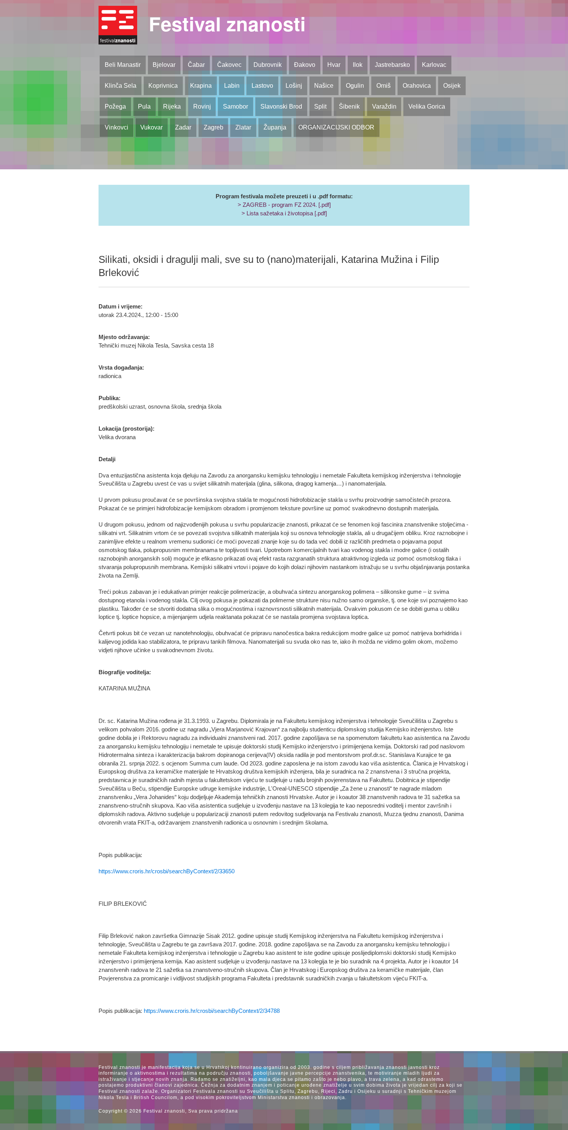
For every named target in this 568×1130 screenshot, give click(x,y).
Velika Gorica (426, 106)
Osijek (452, 85)
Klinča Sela (120, 85)
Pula (144, 106)
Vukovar (151, 127)
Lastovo (262, 85)
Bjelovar (164, 64)
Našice (323, 85)
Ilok (357, 64)
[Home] (118, 25)
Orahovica (417, 85)
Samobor (235, 106)
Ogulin (355, 85)
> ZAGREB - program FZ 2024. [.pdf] (284, 205)
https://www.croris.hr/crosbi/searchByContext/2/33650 (167, 871)
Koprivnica (163, 85)
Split (320, 106)
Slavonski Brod (281, 106)
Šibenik (349, 106)
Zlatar (243, 127)
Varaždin (384, 106)
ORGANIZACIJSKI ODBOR (336, 127)
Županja (275, 127)
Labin (232, 85)
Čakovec (229, 64)
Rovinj (202, 106)
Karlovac (434, 64)
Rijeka (172, 106)
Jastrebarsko (392, 64)
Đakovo (304, 64)
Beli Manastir (123, 64)
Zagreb (213, 127)
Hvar (333, 64)
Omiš (383, 85)
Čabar (196, 64)
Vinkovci (116, 127)
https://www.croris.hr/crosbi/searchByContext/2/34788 (212, 1011)
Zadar (183, 127)
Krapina (201, 85)
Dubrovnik (267, 64)
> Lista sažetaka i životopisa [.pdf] (284, 213)
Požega (115, 106)
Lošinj (294, 85)
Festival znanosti (227, 23)
